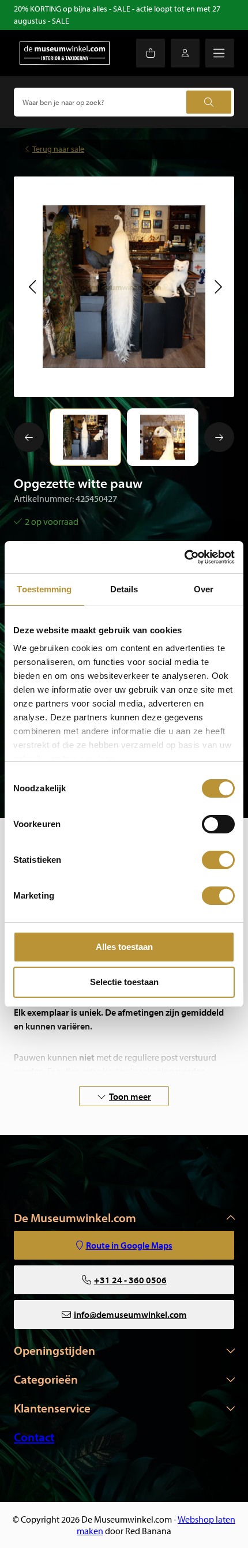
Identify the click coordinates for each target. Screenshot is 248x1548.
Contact (34, 1436)
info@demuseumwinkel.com (130, 1314)
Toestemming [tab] (44, 589)
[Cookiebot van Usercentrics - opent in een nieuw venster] (184, 557)
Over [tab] (203, 589)
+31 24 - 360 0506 (130, 1280)
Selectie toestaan (124, 982)
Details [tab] (124, 589)
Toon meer (130, 1096)
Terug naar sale (58, 149)
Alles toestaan (124, 947)
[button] (32, 287)
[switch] (218, 824)
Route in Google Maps (129, 1245)
